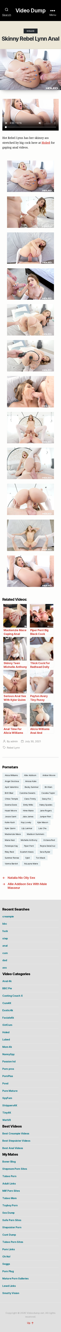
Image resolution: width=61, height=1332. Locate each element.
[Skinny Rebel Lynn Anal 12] (30, 571)
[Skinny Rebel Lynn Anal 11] (30, 535)
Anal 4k (6, 981)
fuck (5, 931)
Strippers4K (9, 1105)
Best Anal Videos (12, 1148)
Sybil (27, 858)
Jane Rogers (46, 810)
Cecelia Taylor (48, 793)
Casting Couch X (12, 995)
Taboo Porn (9, 1176)
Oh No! (6, 1256)
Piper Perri (29, 846)
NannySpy (8, 1054)
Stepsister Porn (11, 1227)
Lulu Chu (42, 828)
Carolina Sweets (27, 793)
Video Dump (30, 10)
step (5, 938)
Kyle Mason (42, 822)
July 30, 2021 (33, 741)
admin (14, 741)
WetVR (6, 1120)
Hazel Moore (11, 810)
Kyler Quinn (10, 828)
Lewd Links (9, 1285)
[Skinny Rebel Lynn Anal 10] (30, 499)
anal (5, 945)
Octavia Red (49, 840)
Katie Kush (10, 822)
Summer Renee (12, 858)
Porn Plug (8, 1271)
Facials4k (8, 1017)
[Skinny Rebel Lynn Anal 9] (30, 463)
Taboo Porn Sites (12, 1241)
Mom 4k (7, 1046)
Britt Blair (9, 793)
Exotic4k (7, 1010)
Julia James (28, 816)
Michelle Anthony (29, 840)
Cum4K (6, 1003)
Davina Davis (11, 804)
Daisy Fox (46, 799)
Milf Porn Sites (11, 1190)
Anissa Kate (30, 781)
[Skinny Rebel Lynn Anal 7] (30, 391)
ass (4, 967)
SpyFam (7, 1098)
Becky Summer (31, 787)
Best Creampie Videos (15, 1133)
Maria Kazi (10, 840)
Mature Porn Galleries (15, 1278)
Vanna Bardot (11, 863)
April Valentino (11, 787)
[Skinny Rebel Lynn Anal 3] (30, 248)
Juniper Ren (45, 816)
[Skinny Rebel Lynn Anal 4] (30, 284)
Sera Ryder (45, 852)
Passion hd (8, 1061)
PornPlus (7, 1076)
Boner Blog (9, 1161)
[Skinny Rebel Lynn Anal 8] (30, 427)
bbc (4, 923)
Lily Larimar (27, 828)
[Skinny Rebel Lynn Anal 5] (30, 320)
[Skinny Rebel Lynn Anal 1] (30, 176)
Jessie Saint (10, 816)
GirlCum (7, 1024)
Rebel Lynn (13, 747)
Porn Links (8, 1249)
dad (4, 960)
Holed (30, 31)
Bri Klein (48, 787)
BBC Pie (7, 988)
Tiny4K (6, 1112)
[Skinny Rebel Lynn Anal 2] (30, 212)
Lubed (6, 1039)
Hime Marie (28, 810)
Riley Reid (9, 852)
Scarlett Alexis (26, 852)
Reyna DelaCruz (47, 846)
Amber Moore (49, 775)
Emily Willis (28, 804)
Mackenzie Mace (13, 834)
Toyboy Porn (10, 1205)
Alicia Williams (11, 775)
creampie (8, 916)
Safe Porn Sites (11, 1220)
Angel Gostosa (12, 781)
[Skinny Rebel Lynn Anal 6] (30, 355)
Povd (5, 1083)
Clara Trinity (30, 799)
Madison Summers (35, 834)
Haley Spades (45, 804)
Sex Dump (8, 1212)
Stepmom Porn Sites (14, 1168)
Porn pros (8, 1068)
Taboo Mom (9, 1198)
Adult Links (9, 1183)
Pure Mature (9, 1090)
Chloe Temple (11, 799)
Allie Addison (30, 775)
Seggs (6, 1263)
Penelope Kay (11, 846)
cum (5, 953)
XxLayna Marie (31, 863)
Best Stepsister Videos (16, 1140)
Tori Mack (40, 858)
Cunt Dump (9, 1234)
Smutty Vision (10, 1293)
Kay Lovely (26, 822)
